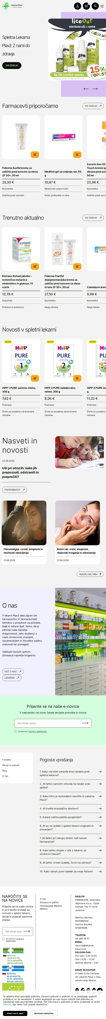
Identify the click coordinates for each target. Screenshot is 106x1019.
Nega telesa (93, 307)
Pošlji (85, 723)
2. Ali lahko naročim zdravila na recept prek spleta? (65, 785)
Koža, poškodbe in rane (57, 195)
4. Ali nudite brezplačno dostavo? (59, 808)
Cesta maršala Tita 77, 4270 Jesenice (87, 907)
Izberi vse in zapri (15, 1013)
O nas (5, 776)
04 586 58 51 (82, 938)
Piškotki (7, 1004)
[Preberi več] (21, 137)
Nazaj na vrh (88, 574)
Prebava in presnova (13, 307)
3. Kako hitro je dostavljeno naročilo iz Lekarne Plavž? (67, 798)
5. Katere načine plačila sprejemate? (61, 817)
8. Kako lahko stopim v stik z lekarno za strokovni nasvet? (63, 852)
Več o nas (11, 671)
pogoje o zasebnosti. (38, 731)
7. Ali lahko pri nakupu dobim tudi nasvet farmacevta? (63, 840)
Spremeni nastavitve (43, 1013)
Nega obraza (51, 307)
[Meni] (102, 6)
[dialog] (53, 1005)
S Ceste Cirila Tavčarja (87, 973)
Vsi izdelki (12, 65)
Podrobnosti (12, 489)
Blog (4, 770)
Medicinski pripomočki (56, 188)
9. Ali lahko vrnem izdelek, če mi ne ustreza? (65, 862)
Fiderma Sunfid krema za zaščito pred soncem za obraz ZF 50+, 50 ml (20, 172)
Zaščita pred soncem (13, 195)
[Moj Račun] (77, 6)
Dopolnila (7, 300)
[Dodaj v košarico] (35, 154)
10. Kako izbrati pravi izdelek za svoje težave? (66, 871)
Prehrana (6, 405)
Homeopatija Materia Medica (51, 907)
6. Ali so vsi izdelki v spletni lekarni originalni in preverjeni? (67, 827)
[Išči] (95, 6)
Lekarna (10, 677)
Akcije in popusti (11, 765)
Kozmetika (7, 188)
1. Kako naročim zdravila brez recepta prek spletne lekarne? (65, 773)
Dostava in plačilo (49, 902)
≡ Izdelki (6, 759)
